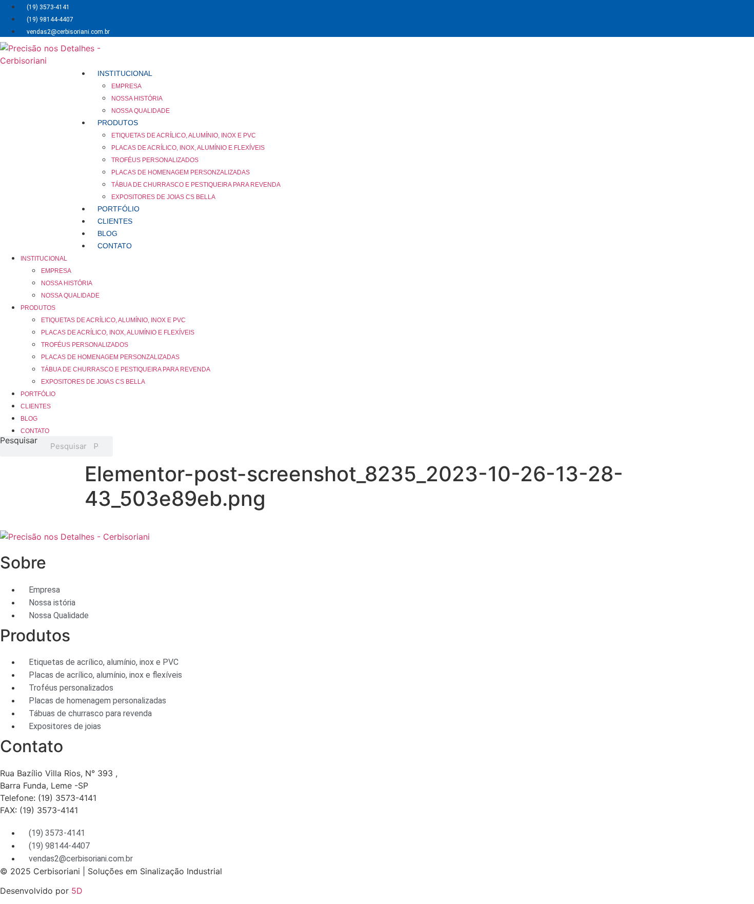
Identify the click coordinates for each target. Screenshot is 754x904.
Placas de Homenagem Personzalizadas (180, 172)
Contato (114, 246)
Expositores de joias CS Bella (163, 197)
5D (77, 891)
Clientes (114, 221)
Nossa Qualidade (140, 110)
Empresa (126, 86)
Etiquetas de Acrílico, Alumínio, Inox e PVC (183, 135)
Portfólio (118, 209)
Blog (107, 233)
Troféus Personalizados (155, 160)
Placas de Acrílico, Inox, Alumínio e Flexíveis (188, 147)
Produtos (117, 123)
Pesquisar (18, 440)
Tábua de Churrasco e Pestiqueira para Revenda (196, 184)
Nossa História (137, 98)
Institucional (124, 73)
